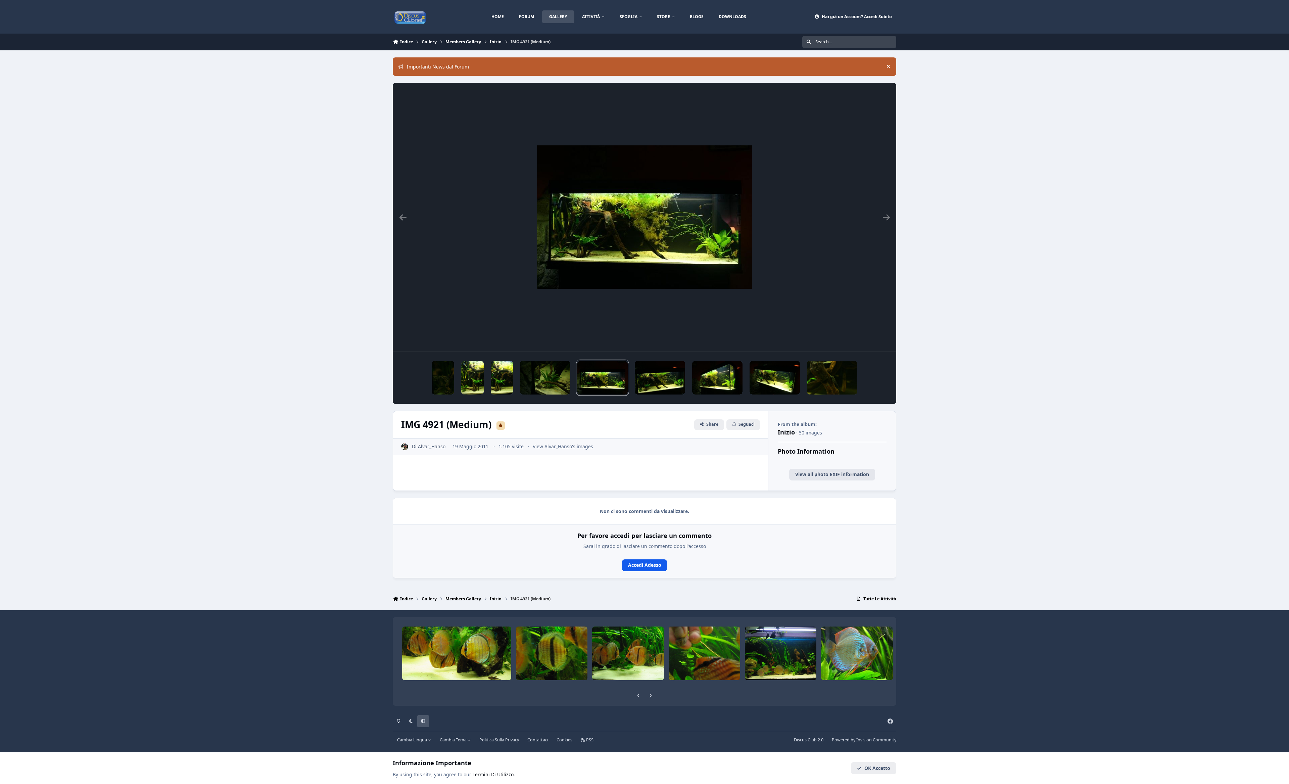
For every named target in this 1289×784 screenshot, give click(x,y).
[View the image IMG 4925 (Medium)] (472, 378)
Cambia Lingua (412, 740)
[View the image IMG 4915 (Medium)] (775, 378)
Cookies (564, 740)
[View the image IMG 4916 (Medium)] (717, 378)
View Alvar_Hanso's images (563, 446)
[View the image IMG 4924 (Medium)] (502, 378)
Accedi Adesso (644, 565)
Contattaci (537, 740)
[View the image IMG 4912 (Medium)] (832, 378)
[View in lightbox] (644, 217)
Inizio (786, 432)
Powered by (864, 740)
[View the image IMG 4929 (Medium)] (443, 378)
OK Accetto (877, 768)
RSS (589, 740)
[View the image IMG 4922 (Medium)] (545, 378)
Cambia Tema (454, 740)
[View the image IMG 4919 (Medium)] (660, 378)
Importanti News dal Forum (438, 66)
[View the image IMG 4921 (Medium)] (602, 378)
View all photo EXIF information (832, 474)
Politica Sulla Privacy (499, 740)
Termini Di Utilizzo (493, 774)
